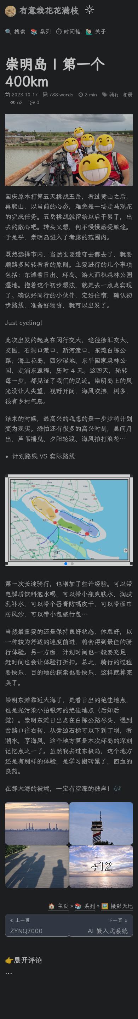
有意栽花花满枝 (49, 11)
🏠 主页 (58, 906)
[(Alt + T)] (89, 10)
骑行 (114, 94)
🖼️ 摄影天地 (117, 906)
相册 (128, 94)
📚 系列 (85, 906)
